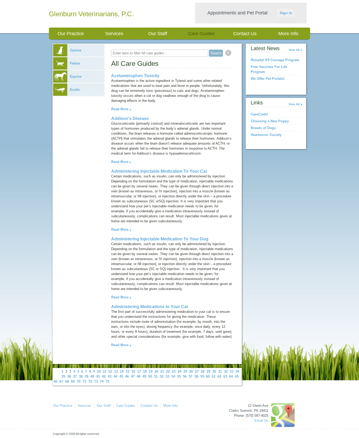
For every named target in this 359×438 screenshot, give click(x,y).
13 (116, 371)
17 (139, 371)
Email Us (261, 421)
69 (73, 381)
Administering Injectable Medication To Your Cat (159, 171)
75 (107, 381)
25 (185, 371)
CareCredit (259, 114)
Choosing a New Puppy (270, 121)
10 (99, 371)
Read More (120, 109)
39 (86, 376)
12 (110, 371)
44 (115, 376)
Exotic (75, 90)
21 (162, 371)
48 (138, 376)
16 (133, 371)
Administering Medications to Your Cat (149, 306)
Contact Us (245, 33)
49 (144, 376)
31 (220, 371)
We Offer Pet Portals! (268, 79)
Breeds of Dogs (263, 128)
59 (202, 376)
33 (231, 371)
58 (196, 376)
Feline (75, 63)
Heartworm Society (266, 135)
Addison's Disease (130, 118)
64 (231, 376)
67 (61, 381)
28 (202, 371)
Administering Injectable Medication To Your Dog (159, 239)
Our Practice (71, 33)
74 (102, 381)
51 (156, 376)
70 (78, 381)
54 (173, 376)
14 (122, 371)
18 (145, 371)
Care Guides (201, 33)
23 (174, 371)
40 (92, 376)
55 (179, 376)
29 (208, 371)
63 (225, 376)
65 (237, 376)
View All (294, 49)
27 (197, 371)
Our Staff (157, 33)
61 (214, 376)
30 (214, 371)
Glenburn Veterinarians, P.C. (91, 14)
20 (156, 371)
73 (96, 381)
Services (114, 33)
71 (84, 381)
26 (191, 371)
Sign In (286, 13)
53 (167, 376)
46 (127, 376)
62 (219, 376)
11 (104, 371)
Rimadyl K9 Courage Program (275, 60)
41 (98, 376)
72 (90, 381)
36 (69, 376)
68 (67, 381)
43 (109, 376)
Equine (75, 76)
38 (81, 376)
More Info (288, 33)
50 (150, 376)
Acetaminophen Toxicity (135, 75)
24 (179, 371)
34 (237, 371)
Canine (75, 50)
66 (55, 381)
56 (185, 376)
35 (63, 376)
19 (150, 371)
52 (161, 376)
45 (121, 376)
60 (208, 376)
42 (104, 376)
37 (75, 376)
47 (133, 376)
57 (190, 376)
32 (226, 371)
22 (168, 371)
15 (127, 371)
